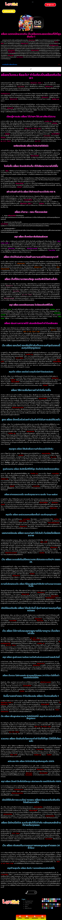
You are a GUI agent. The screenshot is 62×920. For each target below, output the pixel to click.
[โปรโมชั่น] (27, 916)
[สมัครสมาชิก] (35, 916)
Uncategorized (29, 901)
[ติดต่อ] (42, 916)
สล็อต (26, 906)
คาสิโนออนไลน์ (28, 903)
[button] (32, 2)
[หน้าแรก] (20, 916)
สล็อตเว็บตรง (28, 908)
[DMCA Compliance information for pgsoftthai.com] (31, 894)
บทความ (27, 905)
